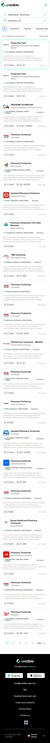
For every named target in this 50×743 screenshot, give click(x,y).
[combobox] (25, 21)
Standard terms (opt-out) (25, 696)
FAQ (25, 690)
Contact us (25, 715)
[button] (44, 15)
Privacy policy (25, 709)
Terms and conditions (25, 702)
